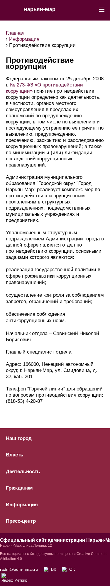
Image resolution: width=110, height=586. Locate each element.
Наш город (19, 438)
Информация (22, 504)
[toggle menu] (101, 9)
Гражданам (19, 488)
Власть (14, 455)
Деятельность (23, 471)
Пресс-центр (21, 521)
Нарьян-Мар (39, 9)
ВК (53, 569)
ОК (72, 569)
